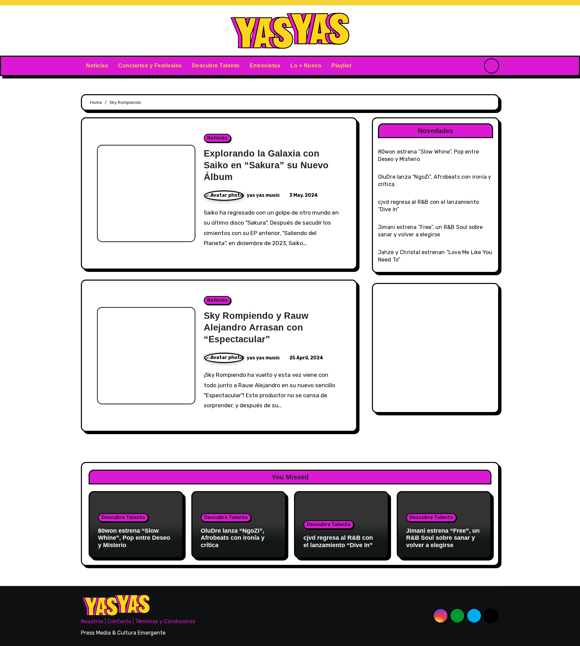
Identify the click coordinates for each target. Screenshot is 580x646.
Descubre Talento (216, 65)
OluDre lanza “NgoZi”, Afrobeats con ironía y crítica (232, 537)
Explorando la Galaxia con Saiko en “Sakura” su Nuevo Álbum (266, 165)
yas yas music (264, 195)
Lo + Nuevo (305, 65)
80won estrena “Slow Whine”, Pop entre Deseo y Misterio (134, 537)
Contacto (119, 621)
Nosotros (92, 621)
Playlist (341, 65)
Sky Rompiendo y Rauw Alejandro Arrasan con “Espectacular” (256, 327)
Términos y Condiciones (165, 621)
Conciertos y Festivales (150, 65)
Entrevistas (265, 65)
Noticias (97, 65)
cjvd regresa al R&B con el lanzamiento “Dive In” (338, 541)
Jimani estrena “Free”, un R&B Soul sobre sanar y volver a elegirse (443, 537)
